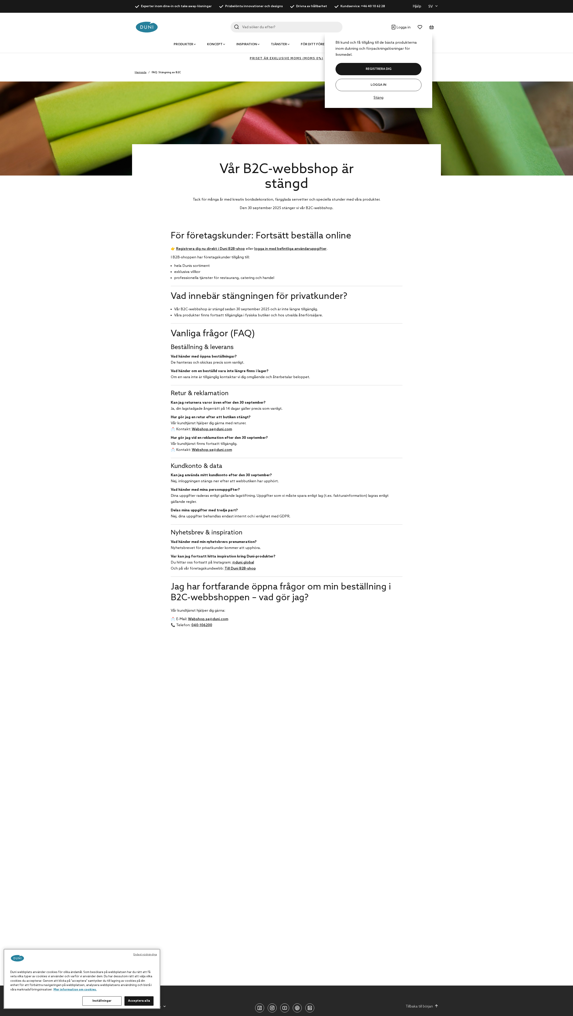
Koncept (214, 44)
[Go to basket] (431, 27)
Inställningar (102, 1001)
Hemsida (140, 72)
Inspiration (246, 44)
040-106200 (201, 625)
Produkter (183, 44)
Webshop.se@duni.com (212, 429)
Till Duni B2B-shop (240, 568)
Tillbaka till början (419, 1006)
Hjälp (417, 6)
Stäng (378, 98)
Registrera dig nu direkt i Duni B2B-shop (210, 249)
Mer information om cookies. (75, 989)
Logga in (378, 85)
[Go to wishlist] (420, 27)
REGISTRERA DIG (378, 69)
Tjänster (279, 44)
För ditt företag (316, 44)
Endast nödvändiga (145, 954)
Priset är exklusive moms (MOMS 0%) (286, 58)
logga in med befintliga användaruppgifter (290, 249)
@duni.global (243, 562)
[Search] (236, 26)
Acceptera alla (139, 1001)
